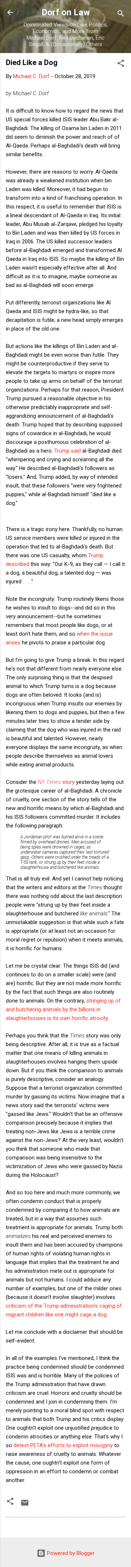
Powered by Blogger (70, 1553)
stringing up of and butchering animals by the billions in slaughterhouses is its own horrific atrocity (63, 1009)
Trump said (67, 451)
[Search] (120, 15)
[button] (120, 64)
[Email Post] (24, 1505)
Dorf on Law (65, 12)
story (56, 782)
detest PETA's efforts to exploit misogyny (63, 1445)
